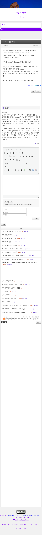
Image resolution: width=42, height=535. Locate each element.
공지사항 (14, 525)
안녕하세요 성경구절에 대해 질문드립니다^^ (13, 259)
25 (16, 319)
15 (23, 317)
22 (7, 319)
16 (26, 317)
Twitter (36, 85)
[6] (28, 305)
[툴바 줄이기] (38, 173)
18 (32, 317)
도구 (29, 525)
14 (20, 317)
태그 (5, 322)
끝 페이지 (35, 319)
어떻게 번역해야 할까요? (8, 238)
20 (38, 317)
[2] (15, 238)
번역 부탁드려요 (6, 295)
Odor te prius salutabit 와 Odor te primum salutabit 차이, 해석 (19, 262)
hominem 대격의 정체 (8, 42)
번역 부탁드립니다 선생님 (8, 252)
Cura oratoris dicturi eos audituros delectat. (14, 312)
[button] (4, 149)
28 (25, 319)
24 (13, 319)
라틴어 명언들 (22, 525)
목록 (38, 91)
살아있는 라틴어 (6, 525)
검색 (2, 322)
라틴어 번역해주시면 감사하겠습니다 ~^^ (12, 309)
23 (10, 319)
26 (19, 319)
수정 (33, 91)
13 (17, 317)
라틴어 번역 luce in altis (8, 245)
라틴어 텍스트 (36, 525)
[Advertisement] (21, 36)
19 (35, 317)
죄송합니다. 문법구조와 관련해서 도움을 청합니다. (15, 305)
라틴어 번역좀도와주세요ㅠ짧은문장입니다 (13, 255)
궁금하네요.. (5, 291)
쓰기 (38, 322)
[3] (20, 231)
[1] (11, 235)
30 (31, 319)
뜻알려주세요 (5, 242)
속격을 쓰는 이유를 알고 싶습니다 (10, 231)
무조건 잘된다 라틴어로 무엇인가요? (11, 249)
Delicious (40, 85)
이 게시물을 (30, 86)
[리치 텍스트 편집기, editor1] (21, 185)
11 (11, 317)
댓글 (38, 143)
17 (29, 317)
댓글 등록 (35, 218)
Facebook (38, 85)
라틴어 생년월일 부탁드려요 (9, 298)
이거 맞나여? (5, 302)
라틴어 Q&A (21, 12)
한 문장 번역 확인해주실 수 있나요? (11, 284)
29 (28, 319)
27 (22, 319)
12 (14, 317)
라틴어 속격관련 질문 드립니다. (10, 288)
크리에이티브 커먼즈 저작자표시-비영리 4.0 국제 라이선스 (24, 515)
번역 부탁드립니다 (7, 281)
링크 (25, 528)
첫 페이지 (6, 317)
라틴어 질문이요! (6, 235)
